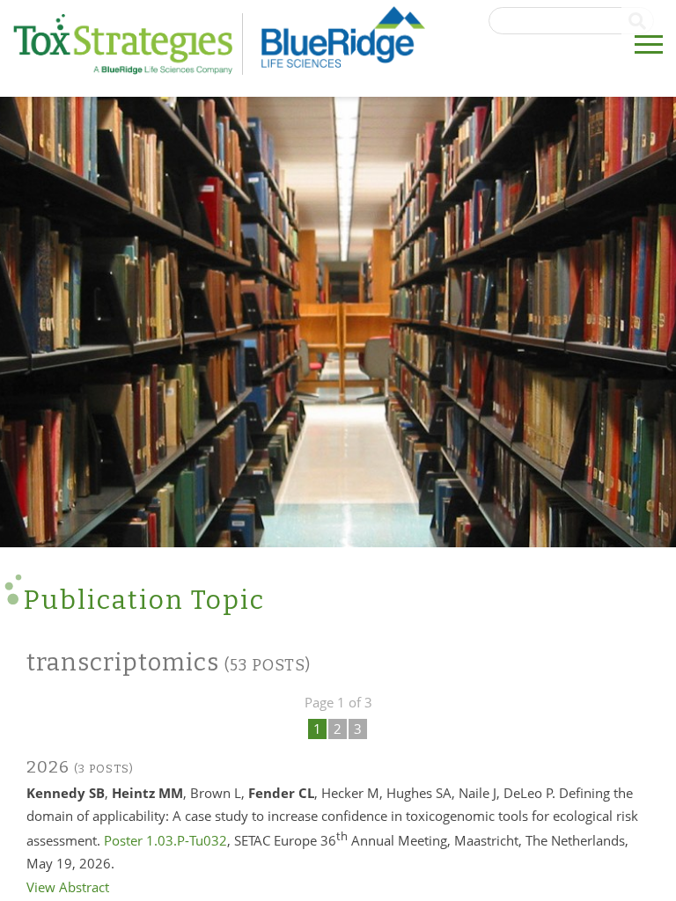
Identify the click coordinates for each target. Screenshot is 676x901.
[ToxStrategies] (128, 44)
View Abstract (67, 887)
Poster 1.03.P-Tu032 (165, 840)
